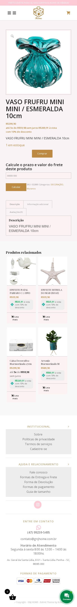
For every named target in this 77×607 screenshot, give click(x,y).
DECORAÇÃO (57, 184)
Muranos (31, 188)
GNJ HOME (33, 602)
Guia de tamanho (38, 492)
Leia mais (16, 318)
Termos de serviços (38, 444)
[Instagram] (37, 505)
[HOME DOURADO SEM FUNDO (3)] (38, 12)
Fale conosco (38, 472)
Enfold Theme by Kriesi (51, 602)
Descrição (15, 204)
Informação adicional (37, 204)
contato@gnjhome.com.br (39, 539)
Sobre (38, 434)
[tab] (15, 204)
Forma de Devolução (38, 482)
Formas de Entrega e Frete (38, 477)
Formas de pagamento (38, 487)
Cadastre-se (38, 449)
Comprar (42, 153)
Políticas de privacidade (38, 439)
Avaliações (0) (16, 212)
